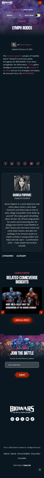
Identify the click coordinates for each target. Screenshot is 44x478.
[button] (3, 312)
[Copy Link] (38, 163)
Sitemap (13, 454)
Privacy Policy (35, 454)
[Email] (31, 163)
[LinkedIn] (12, 163)
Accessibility (22, 458)
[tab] (13, 475)
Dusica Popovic (25, 45)
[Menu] (40, 3)
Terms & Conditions (23, 454)
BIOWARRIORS (28, 73)
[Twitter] (18, 163)
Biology (9, 301)
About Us (7, 454)
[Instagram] (25, 163)
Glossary (22, 21)
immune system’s (14, 56)
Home (14, 10)
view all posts (22, 320)
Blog (19, 10)
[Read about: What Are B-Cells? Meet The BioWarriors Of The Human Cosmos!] (22, 300)
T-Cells (30, 64)
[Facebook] (5, 163)
